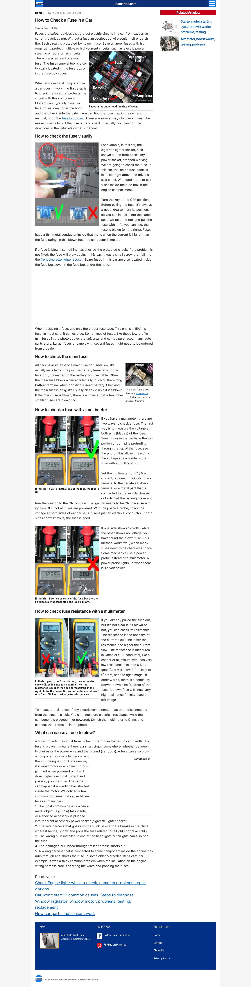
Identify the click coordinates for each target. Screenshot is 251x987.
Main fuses (142, 393)
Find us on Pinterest (116, 944)
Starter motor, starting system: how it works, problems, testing (196, 26)
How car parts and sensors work (65, 913)
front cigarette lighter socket (62, 259)
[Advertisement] (94, 296)
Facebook (124, 935)
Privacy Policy (162, 958)
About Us (159, 950)
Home (38, 12)
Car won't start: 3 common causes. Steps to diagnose (84, 895)
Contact (158, 942)
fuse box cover (73, 118)
